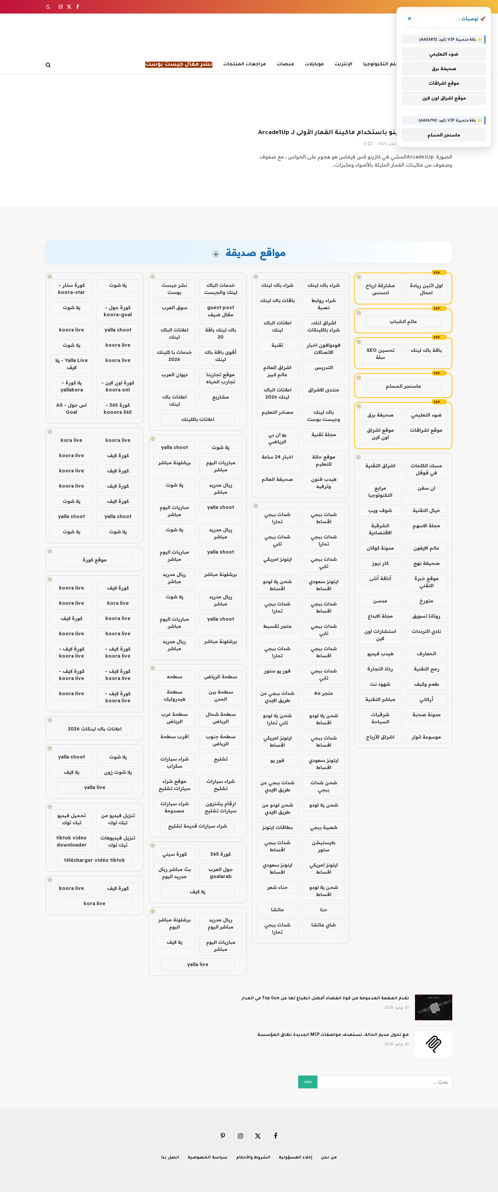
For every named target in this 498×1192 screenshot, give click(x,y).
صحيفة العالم (277, 479)
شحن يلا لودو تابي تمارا (277, 719)
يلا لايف (197, 892)
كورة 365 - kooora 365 (118, 408)
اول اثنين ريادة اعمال (426, 289)
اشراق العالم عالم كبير (277, 371)
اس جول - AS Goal (71, 408)
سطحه (174, 677)
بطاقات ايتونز (277, 827)
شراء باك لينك (324, 285)
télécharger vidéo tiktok (94, 860)
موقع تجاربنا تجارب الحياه (220, 378)
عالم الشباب (403, 321)
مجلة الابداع (380, 616)
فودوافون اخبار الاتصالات (323, 348)
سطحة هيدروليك (174, 695)
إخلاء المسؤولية (295, 1158)
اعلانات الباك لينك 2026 (277, 393)
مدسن (380, 601)
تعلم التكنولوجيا (382, 64)
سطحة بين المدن (220, 695)
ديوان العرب (174, 374)
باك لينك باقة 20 (220, 333)
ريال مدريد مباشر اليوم (220, 923)
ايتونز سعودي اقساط (323, 585)
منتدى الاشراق (323, 390)
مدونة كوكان (380, 548)
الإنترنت (343, 64)
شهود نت (380, 684)
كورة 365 (220, 854)
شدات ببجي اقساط (324, 518)
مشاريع (220, 397)
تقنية (277, 345)
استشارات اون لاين (380, 634)
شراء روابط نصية (323, 304)
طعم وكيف (426, 684)
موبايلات (314, 64)
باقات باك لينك (277, 300)
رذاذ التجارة (380, 669)
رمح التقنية (426, 669)
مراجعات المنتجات (244, 64)
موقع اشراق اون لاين (380, 433)
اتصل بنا (170, 1158)
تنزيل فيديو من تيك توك (118, 819)
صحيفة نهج (426, 563)
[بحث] (49, 64)
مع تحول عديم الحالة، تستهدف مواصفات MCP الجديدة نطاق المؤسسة (333, 1035)
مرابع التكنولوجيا (380, 491)
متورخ (426, 601)
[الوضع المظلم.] (49, 6)
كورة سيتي (174, 854)
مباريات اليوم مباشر (220, 466)
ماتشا (277, 910)
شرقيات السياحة (380, 718)
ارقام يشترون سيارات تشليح (220, 807)
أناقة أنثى (380, 578)
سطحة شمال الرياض (221, 717)
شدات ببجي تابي (277, 540)
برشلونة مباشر (174, 463)
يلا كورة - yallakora (71, 386)
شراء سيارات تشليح (220, 784)
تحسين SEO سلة (380, 353)
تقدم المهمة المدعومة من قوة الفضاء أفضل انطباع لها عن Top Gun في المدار (325, 998)
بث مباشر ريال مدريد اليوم (174, 872)
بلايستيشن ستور (323, 846)
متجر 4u (323, 693)
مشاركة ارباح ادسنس (380, 289)
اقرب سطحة (174, 736)
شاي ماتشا (323, 925)
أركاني (426, 699)
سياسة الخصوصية (208, 1158)
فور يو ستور (277, 671)
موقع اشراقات (426, 430)
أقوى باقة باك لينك (220, 355)
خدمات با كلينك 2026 (174, 355)
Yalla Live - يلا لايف (71, 363)
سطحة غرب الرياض (174, 717)
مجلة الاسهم (426, 526)
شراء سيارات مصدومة (174, 807)
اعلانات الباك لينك (277, 326)
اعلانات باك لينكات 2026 (95, 729)
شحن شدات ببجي (323, 786)
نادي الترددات (426, 631)
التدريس (323, 367)
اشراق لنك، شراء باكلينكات (323, 326)
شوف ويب (380, 510)
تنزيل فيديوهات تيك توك (117, 841)
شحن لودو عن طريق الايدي (277, 808)
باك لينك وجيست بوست (323, 415)
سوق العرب (174, 307)
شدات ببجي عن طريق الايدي (277, 696)
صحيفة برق (380, 415)
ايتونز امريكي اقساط (277, 741)
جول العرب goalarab (220, 872)
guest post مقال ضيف (220, 311)
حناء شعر (277, 887)
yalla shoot (174, 447)
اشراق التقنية (380, 466)
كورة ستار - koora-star (71, 288)
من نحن (329, 1158)
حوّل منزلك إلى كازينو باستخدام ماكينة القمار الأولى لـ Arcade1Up (355, 133)
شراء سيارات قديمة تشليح (197, 826)
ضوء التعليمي (426, 415)
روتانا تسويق (426, 616)
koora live (71, 330)
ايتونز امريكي (277, 559)
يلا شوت (220, 447)
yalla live (197, 964)
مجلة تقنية (323, 434)
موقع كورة (95, 560)
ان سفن (426, 488)
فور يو (277, 760)
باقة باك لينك (426, 350)
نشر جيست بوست (174, 288)
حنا (323, 910)
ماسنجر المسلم (403, 386)
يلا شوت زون (118, 772)
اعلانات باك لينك (174, 400)
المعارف (426, 654)
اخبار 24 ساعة (277, 457)
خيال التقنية (426, 510)
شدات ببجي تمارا (277, 518)
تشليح (221, 759)
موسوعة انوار (426, 737)
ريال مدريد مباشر (220, 488)
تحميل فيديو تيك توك (71, 819)
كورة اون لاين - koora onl (117, 386)
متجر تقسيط (277, 626)
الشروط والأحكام (253, 1158)
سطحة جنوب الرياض (220, 740)
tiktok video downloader (71, 841)
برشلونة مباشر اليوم (174, 923)
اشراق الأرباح (380, 737)
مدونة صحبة (426, 714)
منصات (285, 64)
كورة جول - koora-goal (118, 311)
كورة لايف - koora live (117, 652)
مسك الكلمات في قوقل (426, 469)
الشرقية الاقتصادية (380, 529)
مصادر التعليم (277, 412)
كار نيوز (380, 563)
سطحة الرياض (220, 677)
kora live (71, 440)
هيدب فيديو (380, 654)
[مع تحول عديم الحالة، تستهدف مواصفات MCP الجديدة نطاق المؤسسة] (433, 1044)
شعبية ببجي (323, 827)
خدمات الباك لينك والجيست (220, 288)
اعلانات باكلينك (197, 419)
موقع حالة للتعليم (323, 460)
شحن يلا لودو (323, 805)
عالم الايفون (426, 548)
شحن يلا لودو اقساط (277, 585)
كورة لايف (118, 455)
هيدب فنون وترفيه (323, 482)
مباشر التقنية (380, 699)
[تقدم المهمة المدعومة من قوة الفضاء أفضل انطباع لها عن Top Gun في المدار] (433, 1007)
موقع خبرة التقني (426, 582)
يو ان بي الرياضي (277, 438)
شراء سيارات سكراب (174, 762)
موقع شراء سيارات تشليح (174, 784)
